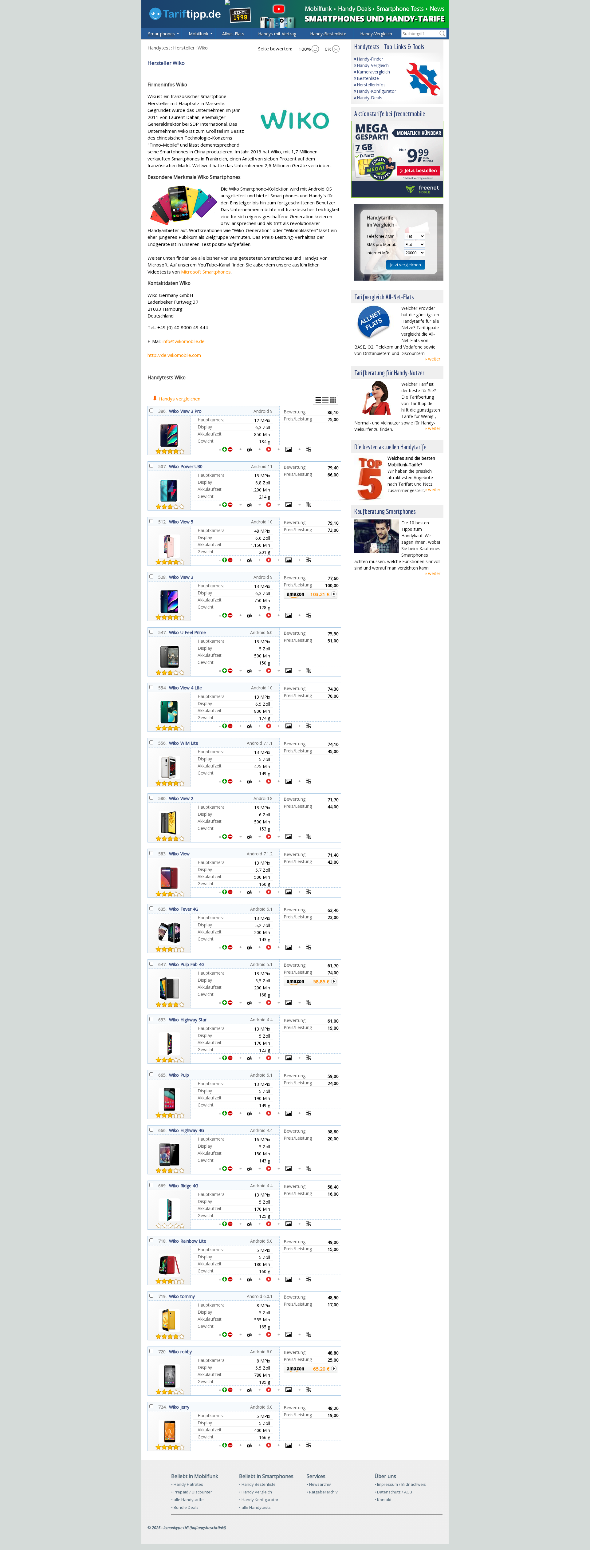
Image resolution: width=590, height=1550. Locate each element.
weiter (434, 359)
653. (162, 1020)
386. (162, 411)
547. (162, 632)
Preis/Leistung (297, 419)
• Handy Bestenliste (257, 1484)
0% (328, 49)
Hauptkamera (211, 420)
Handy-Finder (370, 59)
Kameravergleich (373, 72)
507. (162, 466)
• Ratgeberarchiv (322, 1492)
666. (162, 1130)
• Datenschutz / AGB (393, 1492)
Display (205, 427)
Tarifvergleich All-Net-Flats (384, 297)
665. (162, 1075)
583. (162, 854)
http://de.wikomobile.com (174, 355)
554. (162, 688)
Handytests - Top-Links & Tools (389, 46)
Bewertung (294, 412)
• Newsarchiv (319, 1484)
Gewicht (206, 441)
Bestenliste (368, 78)
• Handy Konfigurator (258, 1499)
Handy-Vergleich (373, 65)
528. (162, 577)
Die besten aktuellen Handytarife (390, 447)
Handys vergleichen (179, 399)
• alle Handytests (255, 1507)
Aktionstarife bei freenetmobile (389, 113)
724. (162, 1407)
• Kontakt (383, 1499)
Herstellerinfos (371, 85)
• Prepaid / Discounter (191, 1492)
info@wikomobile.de (184, 341)
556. (162, 743)
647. (162, 964)
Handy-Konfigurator (376, 91)
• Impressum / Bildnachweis (400, 1484)
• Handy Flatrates (187, 1484)
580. (162, 798)
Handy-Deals (369, 98)
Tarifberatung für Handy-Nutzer (389, 373)
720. (162, 1352)
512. (162, 522)
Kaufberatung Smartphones (385, 511)
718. (162, 1241)
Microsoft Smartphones (206, 272)
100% (305, 49)
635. (162, 909)
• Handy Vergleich (255, 1492)
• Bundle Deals (185, 1507)
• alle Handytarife (187, 1499)
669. (162, 1186)
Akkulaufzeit (210, 434)
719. (162, 1296)
